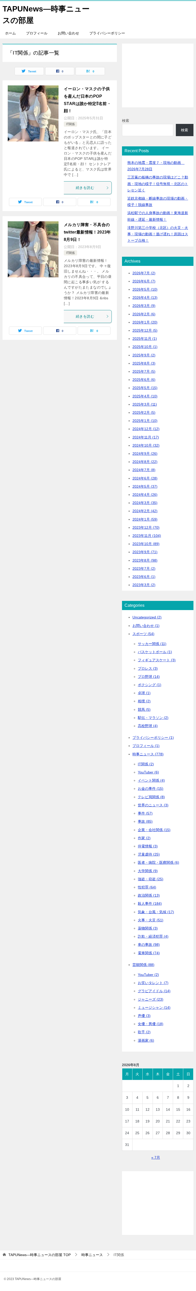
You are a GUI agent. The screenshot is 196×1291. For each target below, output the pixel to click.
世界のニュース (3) (153, 805)
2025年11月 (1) (144, 339)
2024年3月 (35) (144, 503)
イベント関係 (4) (151, 780)
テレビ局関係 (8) (151, 797)
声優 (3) (144, 1016)
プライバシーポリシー (107, 33)
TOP (39, 1255)
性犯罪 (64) (147, 887)
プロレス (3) (148, 668)
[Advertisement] (157, 75)
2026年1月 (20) (144, 322)
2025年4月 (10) (144, 396)
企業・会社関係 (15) (154, 830)
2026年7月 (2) (143, 273)
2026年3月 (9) (143, 306)
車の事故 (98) (149, 945)
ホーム (10, 33)
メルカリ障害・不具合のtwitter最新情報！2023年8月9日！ (87, 232)
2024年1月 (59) (144, 519)
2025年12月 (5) (144, 330)
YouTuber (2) (148, 975)
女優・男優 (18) (150, 1024)
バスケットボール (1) (155, 652)
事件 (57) (145, 813)
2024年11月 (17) (145, 437)
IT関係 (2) (146, 764)
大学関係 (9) (148, 871)
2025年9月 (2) (143, 355)
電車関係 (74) (149, 953)
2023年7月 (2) (143, 568)
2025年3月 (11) (144, 404)
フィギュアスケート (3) (157, 660)
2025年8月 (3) (143, 363)
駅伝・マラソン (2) (153, 718)
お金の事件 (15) (150, 788)
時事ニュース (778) (148, 754)
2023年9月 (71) (144, 552)
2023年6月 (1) (143, 577)
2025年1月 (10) (144, 421)
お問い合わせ (68, 33)
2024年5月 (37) (144, 486)
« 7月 (155, 1157)
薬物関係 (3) (148, 928)
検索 (125, 121)
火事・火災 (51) (150, 920)
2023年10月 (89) (146, 544)
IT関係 (70, 124)
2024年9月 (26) (144, 453)
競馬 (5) (144, 709)
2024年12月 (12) (146, 429)
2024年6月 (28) (144, 478)
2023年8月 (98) (144, 560)
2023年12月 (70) (146, 527)
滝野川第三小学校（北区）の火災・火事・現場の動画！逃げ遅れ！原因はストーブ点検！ (157, 234)
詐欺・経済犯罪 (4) (153, 936)
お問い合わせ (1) (146, 626)
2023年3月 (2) (143, 585)
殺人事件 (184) (150, 903)
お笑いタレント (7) (153, 983)
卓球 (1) (144, 693)
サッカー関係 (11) (152, 644)
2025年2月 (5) (143, 412)
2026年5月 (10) (144, 289)
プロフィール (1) (146, 746)
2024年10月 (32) (146, 445)
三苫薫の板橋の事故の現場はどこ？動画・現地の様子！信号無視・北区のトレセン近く (157, 183)
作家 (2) (144, 838)
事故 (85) (145, 821)
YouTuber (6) (148, 772)
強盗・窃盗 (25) (150, 879)
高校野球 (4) (148, 726)
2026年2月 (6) (143, 314)
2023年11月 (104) (146, 536)
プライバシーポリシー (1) (153, 737)
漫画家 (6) (146, 1040)
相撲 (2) (144, 701)
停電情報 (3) (148, 846)
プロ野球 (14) (149, 677)
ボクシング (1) (149, 685)
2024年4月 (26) (144, 495)
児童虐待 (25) (149, 854)
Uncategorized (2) (147, 617)
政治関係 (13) (149, 895)
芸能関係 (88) (143, 965)
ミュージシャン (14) (154, 1007)
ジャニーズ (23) (150, 999)
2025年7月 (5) (143, 371)
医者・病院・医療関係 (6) (158, 862)
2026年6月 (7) (143, 281)
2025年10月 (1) (144, 347)
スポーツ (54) (143, 634)
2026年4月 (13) (144, 297)
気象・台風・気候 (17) (156, 912)
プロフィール (36, 33)
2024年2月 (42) (144, 511)
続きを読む (85, 188)
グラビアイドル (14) (154, 991)
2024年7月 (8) (143, 470)
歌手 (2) (144, 1032)
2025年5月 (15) (144, 388)
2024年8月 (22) (144, 462)
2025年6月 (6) (143, 380)
